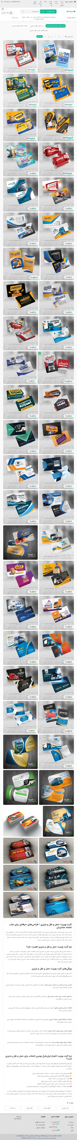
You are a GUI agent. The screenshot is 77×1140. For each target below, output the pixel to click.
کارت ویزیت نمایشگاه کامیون (21, 264)
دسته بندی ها (71, 18)
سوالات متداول (40, 1128)
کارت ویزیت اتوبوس (20, 472)
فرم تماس (55, 1130)
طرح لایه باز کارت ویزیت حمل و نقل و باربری (20, 91)
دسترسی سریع (69, 2)
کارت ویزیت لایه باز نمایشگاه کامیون (56, 230)
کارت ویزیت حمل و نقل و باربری (56, 91)
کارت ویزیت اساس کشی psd (20, 851)
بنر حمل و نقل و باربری (36, 26)
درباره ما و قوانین (61, 3)
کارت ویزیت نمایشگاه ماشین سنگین (56, 333)
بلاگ (45, 2)
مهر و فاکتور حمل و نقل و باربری (39, 30)
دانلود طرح (30, 1108)
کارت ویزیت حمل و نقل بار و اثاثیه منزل (20, 905)
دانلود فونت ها (50, 3)
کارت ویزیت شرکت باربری (55, 717)
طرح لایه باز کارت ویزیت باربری (56, 578)
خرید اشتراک (15, 18)
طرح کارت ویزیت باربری (20, 542)
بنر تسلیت (13, 1108)
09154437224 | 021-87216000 (11, 2)
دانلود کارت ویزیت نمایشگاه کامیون (55, 367)
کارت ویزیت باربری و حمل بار (22, 821)
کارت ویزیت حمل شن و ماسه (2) (20, 878)
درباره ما (71, 1122)
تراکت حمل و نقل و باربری (19, 26)
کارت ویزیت (65, 1108)
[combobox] (67, 36)
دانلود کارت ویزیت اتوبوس (56, 472)
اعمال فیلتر (39, 36)
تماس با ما (56, 3)
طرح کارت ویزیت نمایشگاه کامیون (57, 264)
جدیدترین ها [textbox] (69, 36)
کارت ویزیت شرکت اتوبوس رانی (20, 437)
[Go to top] (71, 1135)
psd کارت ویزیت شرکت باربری (19, 717)
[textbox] (57, 36)
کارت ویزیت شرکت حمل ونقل (56, 542)
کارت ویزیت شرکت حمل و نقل (20, 578)
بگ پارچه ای (40, 3)
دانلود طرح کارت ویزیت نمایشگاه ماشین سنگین (20, 230)
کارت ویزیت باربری (56, 613)
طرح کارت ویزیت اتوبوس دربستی (56, 507)
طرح (72, 1130)
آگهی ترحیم (47, 1108)
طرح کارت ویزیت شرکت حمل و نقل (20, 683)
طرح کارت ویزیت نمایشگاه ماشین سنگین (20, 333)
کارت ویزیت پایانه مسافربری (56, 683)
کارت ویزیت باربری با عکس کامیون (56, 878)
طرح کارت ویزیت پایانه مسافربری (20, 648)
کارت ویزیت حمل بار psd (56, 851)
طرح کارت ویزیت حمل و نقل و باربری (56, 56)
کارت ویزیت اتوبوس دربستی (20, 507)
